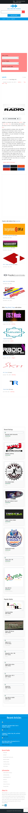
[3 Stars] (5, 79)
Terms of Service (6, 784)
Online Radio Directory (20, 1)
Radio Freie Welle (6, 281)
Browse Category (5, 61)
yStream (4, 754)
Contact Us (5, 781)
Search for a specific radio (7, 66)
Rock (3, 83)
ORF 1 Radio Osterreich (8, 264)
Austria (8, 19)
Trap (6, 83)
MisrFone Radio (6, 759)
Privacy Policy (5, 786)
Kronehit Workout (6, 247)
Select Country (5, 55)
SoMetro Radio (6, 761)
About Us (5, 779)
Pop (24, 82)
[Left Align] (23, 12)
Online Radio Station (17, 2)
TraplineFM (5, 338)
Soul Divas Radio (6, 764)
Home (3, 19)
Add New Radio (14, 15)
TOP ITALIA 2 (5, 766)
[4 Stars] (7, 79)
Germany (13, 324)
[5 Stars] (8, 79)
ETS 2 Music (5, 321)
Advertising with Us (7, 777)
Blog (14, 1)
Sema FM (5, 752)
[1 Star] (2, 79)
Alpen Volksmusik (6, 298)
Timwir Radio (6, 389)
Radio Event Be (6, 355)
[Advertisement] (14, 36)
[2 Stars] (4, 79)
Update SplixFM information (9, 162)
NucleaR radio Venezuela (8, 757)
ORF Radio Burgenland (8, 235)
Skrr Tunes (5, 372)
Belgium (13, 357)
